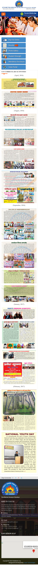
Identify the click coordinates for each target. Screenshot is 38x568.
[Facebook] (13, 477)
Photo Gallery (13, 51)
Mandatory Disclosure (17, 62)
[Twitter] (16, 477)
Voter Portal (13, 67)
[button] (34, 551)
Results (11, 45)
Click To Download (29, 15)
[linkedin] (21, 477)
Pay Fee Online (14, 40)
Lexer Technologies (29, 562)
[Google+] (19, 477)
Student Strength (15, 56)
